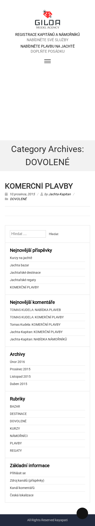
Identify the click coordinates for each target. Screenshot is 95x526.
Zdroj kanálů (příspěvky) (27, 480)
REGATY (16, 450)
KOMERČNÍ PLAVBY (39, 185)
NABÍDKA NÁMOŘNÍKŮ (50, 339)
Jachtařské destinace (25, 272)
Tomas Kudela (20, 324)
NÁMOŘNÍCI (19, 436)
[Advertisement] (47, 104)
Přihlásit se (18, 473)
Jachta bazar (19, 265)
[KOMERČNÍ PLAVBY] (47, 30)
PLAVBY (16, 443)
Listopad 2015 (20, 376)
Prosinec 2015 (20, 369)
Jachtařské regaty (23, 280)
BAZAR (15, 406)
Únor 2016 (17, 362)
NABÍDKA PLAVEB (48, 310)
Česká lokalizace (21, 495)
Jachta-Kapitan (59, 194)
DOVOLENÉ (18, 199)
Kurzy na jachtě (21, 258)
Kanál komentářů (22, 488)
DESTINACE (18, 414)
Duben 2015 (18, 384)
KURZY (15, 428)
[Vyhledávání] (28, 234)
